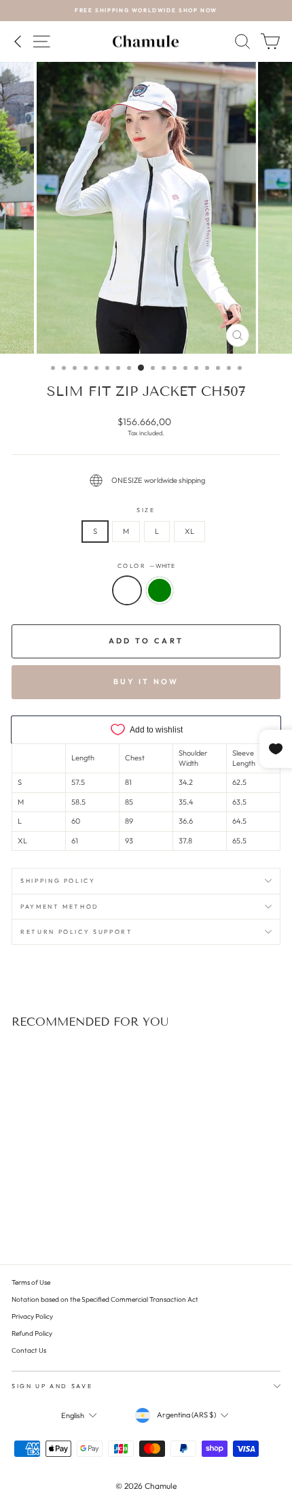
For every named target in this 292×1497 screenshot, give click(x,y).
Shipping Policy (58, 880)
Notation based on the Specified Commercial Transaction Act (105, 1299)
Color (146, 565)
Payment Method (59, 906)
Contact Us (29, 1350)
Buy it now (146, 681)
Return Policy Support (76, 931)
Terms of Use (31, 1282)
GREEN (159, 590)
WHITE (127, 590)
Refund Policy (32, 1333)
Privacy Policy (32, 1316)
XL (189, 531)
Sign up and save (52, 1386)
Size (146, 510)
